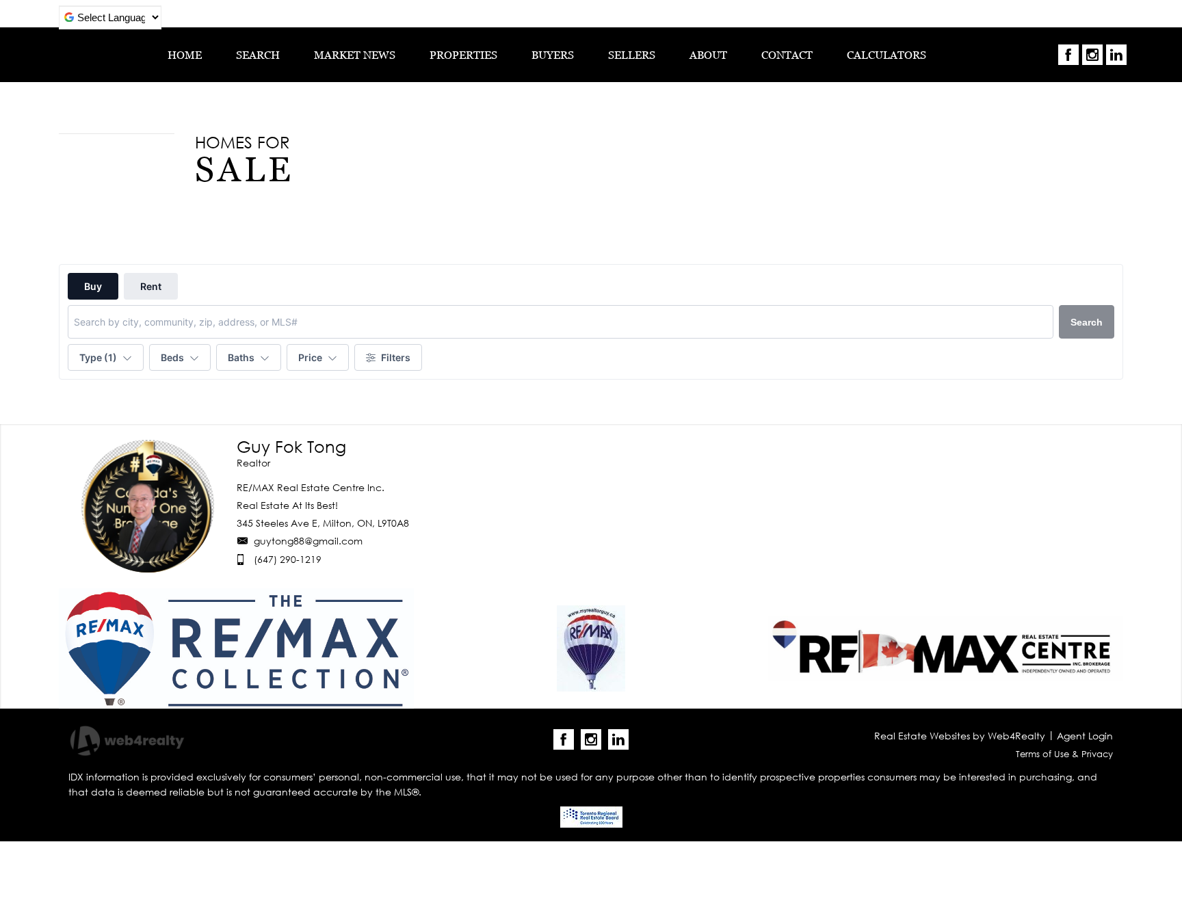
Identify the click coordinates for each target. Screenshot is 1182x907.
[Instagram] (1092, 54)
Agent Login (1085, 735)
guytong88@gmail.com (308, 541)
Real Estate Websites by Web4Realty (959, 735)
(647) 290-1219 (287, 559)
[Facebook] (1068, 54)
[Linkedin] (1116, 54)
